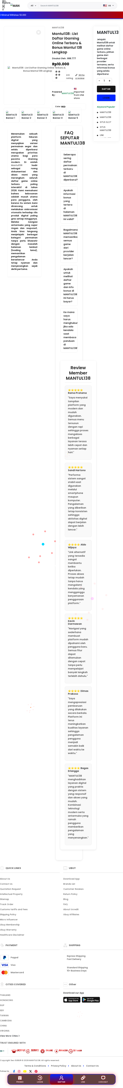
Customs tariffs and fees (14, 909)
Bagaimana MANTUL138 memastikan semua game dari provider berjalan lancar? (70, 244)
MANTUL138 (58, 27)
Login (40, 1082)
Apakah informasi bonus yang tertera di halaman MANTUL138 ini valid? (70, 205)
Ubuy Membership (10, 924)
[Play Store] (91, 1000)
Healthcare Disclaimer (12, 934)
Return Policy (70, 894)
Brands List (69, 883)
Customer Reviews (73, 889)
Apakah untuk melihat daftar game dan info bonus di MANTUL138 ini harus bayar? (70, 285)
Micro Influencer (9, 919)
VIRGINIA (4, 1030)
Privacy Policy (58, 1065)
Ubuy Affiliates (71, 914)
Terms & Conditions (35, 1065)
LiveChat (103, 1082)
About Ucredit (71, 909)
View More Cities (9, 1035)
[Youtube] (25, 1071)
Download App (71, 878)
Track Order (6, 904)
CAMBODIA (6, 1020)
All (32, 5)
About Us (5, 878)
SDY (2, 1010)
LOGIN (106, 97)
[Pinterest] (36, 1071)
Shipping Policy (8, 914)
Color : (60, 106)
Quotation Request (10, 889)
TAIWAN (4, 1015)
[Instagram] (19, 1071)
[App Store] (72, 1000)
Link (83, 1082)
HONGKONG (6, 1000)
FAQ (65, 904)
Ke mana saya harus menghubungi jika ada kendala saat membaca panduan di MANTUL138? (70, 330)
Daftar (61, 1082)
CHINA (3, 1025)
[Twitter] (30, 1071)
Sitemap (4, 899)
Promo (19, 1082)
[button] (38, 32)
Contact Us (6, 883)
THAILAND (5, 995)
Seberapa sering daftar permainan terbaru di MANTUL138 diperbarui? (70, 167)
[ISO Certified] (45, 1050)
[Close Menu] (3, 6)
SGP (2, 1005)
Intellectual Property (11, 894)
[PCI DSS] (2, 1051)
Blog (65, 899)
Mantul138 (16, 165)
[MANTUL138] (14, 5)
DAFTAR (106, 89)
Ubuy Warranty (8, 929)
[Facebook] (14, 1071)
